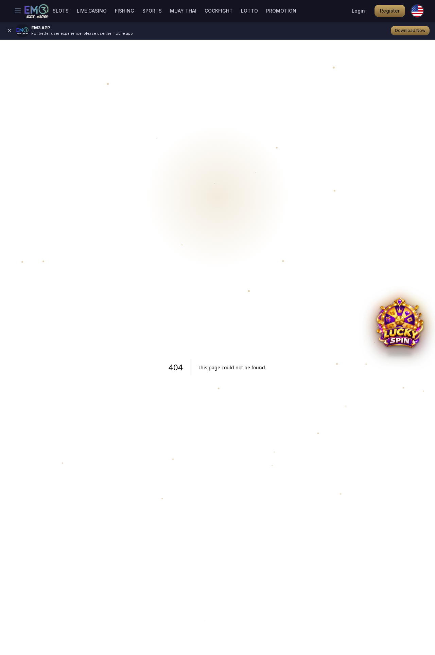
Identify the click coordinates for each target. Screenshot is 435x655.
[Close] (9, 31)
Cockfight (219, 11)
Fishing (124, 11)
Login (358, 11)
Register (390, 11)
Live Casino (92, 11)
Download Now (410, 30)
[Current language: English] (417, 11)
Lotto (249, 11)
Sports (152, 11)
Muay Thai (183, 11)
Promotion (281, 11)
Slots (61, 11)
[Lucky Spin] (399, 327)
